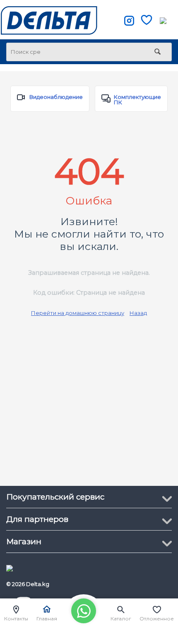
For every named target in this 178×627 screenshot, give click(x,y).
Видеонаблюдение (56, 97)
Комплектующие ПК (137, 100)
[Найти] (157, 52)
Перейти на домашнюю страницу (77, 313)
